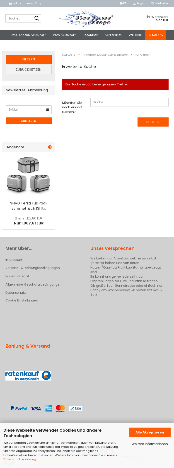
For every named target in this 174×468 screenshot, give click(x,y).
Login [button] (140, 3)
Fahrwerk (113, 34)
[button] (123, 3)
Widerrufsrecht (17, 276)
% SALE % (155, 34)
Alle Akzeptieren (149, 432)
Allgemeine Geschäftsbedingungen (33, 284)
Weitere (135, 34)
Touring (90, 34)
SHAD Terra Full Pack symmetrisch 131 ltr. (28, 206)
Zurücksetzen (28, 69)
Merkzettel (161, 3)
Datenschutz (15, 292)
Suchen (153, 122)
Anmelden (28, 121)
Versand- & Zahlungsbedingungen (32, 268)
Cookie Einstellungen (21, 300)
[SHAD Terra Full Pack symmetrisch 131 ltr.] (29, 175)
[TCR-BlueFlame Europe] (87, 18)
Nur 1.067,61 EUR (29, 221)
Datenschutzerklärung (19, 459)
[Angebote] (50, 147)
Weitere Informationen (150, 444)
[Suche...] (37, 19)
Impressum (14, 259)
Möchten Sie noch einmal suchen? (72, 107)
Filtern (28, 59)
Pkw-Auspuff (64, 34)
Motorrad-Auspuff (29, 34)
